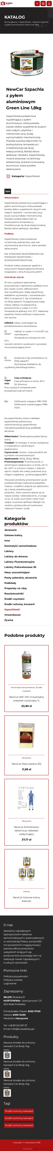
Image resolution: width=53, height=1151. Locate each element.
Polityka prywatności (16, 976)
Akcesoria (10, 530)
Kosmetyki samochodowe (20, 545)
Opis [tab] (7, 191)
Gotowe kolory (13, 535)
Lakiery (9, 551)
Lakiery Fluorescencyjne (19, 561)
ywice (8, 620)
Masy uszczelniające (17, 572)
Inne (7, 540)
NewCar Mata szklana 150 (26, 763)
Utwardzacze (12, 614)
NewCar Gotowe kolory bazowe (26, 899)
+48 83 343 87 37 (17, 1025)
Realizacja (27, 1149)
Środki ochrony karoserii (19, 604)
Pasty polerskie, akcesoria (20, 577)
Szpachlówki (25, 22)
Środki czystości (14, 599)
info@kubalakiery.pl (22, 1029)
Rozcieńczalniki (14, 593)
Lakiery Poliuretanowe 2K (20, 567)
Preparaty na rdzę (15, 588)
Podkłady (10, 583)
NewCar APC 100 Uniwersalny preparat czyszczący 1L (26, 699)
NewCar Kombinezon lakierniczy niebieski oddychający (26, 831)
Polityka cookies (13, 980)
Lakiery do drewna (16, 556)
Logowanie (10, 983)
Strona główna (10, 22)
